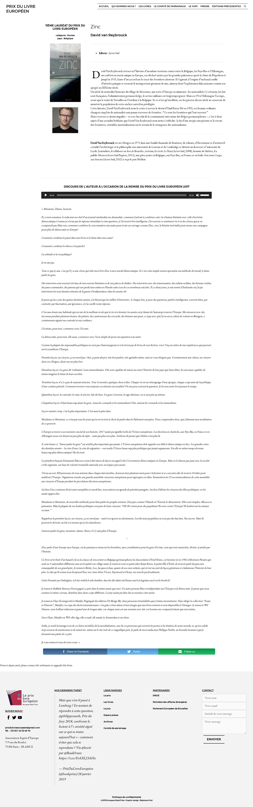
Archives (108, 721)
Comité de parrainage (115, 728)
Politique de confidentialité (126, 797)
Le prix (107, 695)
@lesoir (86, 747)
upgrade (58, 665)
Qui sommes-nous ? (124, 6)
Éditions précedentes (226, 6)
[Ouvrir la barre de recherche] (245, 6)
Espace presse (111, 715)
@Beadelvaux (73, 752)
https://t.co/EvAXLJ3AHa (77, 758)
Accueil (104, 6)
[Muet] (197, 195)
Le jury (193, 6)
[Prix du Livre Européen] (20, 8)
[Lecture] (46, 195)
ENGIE (156, 695)
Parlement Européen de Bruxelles (170, 708)
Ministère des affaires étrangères (170, 702)
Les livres (145, 6)
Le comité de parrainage (170, 6)
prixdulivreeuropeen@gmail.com (22, 727)
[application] (126, 195)
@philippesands (69, 715)
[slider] (205, 195)
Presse (205, 6)
